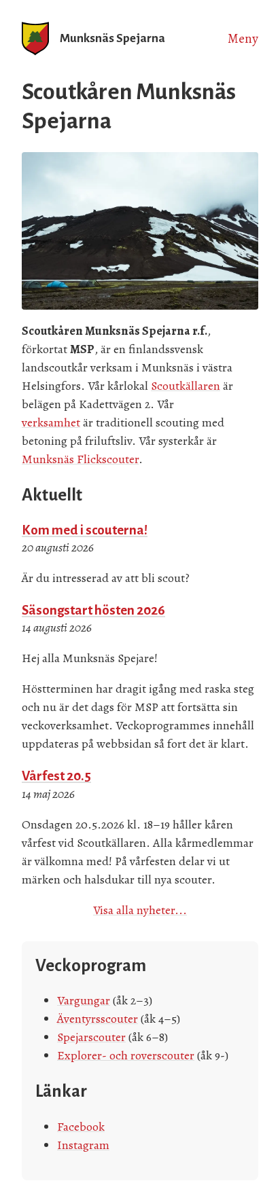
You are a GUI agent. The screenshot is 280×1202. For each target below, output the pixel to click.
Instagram (83, 1145)
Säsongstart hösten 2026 (93, 610)
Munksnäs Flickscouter (80, 459)
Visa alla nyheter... (140, 910)
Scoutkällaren (185, 386)
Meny (243, 38)
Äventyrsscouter (97, 1018)
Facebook (81, 1126)
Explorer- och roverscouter (125, 1055)
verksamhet (51, 422)
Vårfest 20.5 (56, 776)
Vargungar (83, 1000)
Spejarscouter (91, 1037)
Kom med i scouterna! (84, 530)
